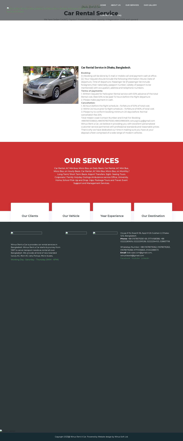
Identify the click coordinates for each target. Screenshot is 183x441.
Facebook (125, 258)
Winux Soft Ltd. (121, 437)
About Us (116, 5)
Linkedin (145, 258)
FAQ (119, 15)
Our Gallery (150, 5)
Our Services (132, 5)
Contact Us (106, 15)
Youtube (136, 258)
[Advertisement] (91, 45)
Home (103, 5)
